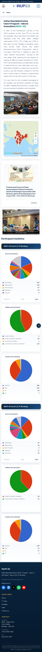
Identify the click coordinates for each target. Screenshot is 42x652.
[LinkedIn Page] (9, 587)
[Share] (39, 325)
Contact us (5, 611)
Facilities (4, 604)
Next (36, 299)
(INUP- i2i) (20, 26)
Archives (34, 203)
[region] (21, 138)
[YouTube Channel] (24, 587)
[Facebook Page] (3, 587)
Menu (8, 12)
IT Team (4, 601)
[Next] (37, 222)
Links (3, 607)
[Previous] (5, 222)
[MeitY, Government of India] (7, 6)
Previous (6, 299)
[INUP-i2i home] (21, 6)
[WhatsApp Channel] (19, 587)
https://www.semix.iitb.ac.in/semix (17, 192)
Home (4, 598)
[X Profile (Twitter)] (14, 587)
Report (36, 155)
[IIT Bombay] (35, 6)
